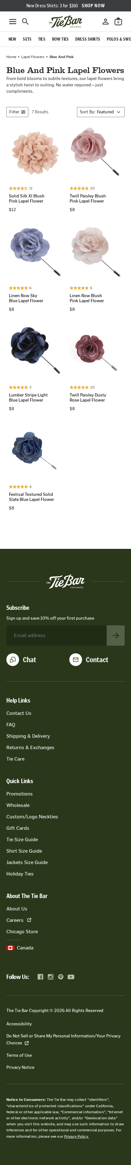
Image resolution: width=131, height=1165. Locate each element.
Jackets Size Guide (27, 862)
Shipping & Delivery (28, 736)
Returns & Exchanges (30, 747)
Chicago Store (22, 932)
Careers (15, 920)
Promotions (19, 794)
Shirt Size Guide (24, 851)
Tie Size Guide (22, 839)
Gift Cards (17, 828)
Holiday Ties (20, 874)
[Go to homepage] (65, 21)
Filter (14, 112)
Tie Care (15, 759)
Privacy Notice (20, 1067)
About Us (16, 909)
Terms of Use (19, 1055)
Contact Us (18, 713)
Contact (97, 659)
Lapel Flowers (33, 57)
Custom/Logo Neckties (32, 817)
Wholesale (18, 805)
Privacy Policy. (76, 1136)
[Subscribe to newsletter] (116, 635)
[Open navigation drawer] (12, 21)
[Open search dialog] (25, 21)
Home (11, 57)
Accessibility (19, 1024)
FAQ (10, 725)
